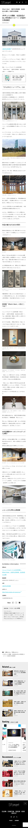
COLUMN (4, 811)
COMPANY (17, 820)
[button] (2, 738)
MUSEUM (18, 811)
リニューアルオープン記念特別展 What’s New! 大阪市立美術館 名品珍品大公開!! (13, 572)
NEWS (23, 811)
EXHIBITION (11, 811)
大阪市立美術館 (6, 49)
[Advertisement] (14, 635)
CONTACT (14, 813)
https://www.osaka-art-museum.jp (11, 592)
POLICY (10, 820)
